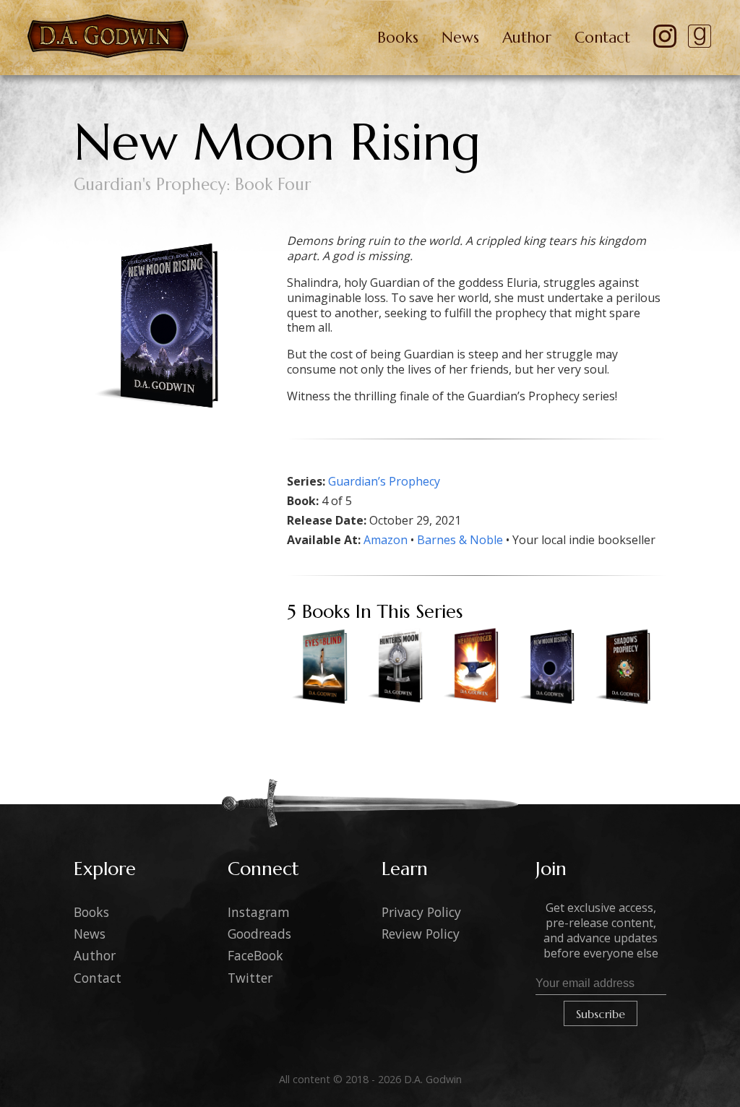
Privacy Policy (421, 912)
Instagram (259, 912)
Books (397, 37)
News (460, 37)
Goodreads (259, 933)
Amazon (385, 540)
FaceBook (255, 955)
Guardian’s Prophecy (384, 481)
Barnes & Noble (460, 540)
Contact (602, 37)
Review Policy (421, 933)
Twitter (250, 977)
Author (526, 37)
